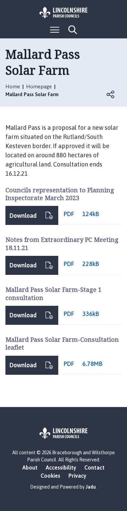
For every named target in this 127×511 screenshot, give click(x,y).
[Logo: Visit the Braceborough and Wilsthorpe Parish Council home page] (63, 12)
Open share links (110, 94)
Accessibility (61, 467)
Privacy (77, 476)
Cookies (50, 476)
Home (12, 86)
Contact (94, 467)
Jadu (91, 487)
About (30, 467)
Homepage (39, 86)
